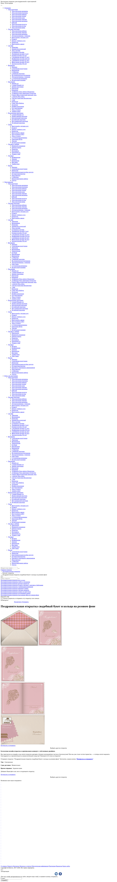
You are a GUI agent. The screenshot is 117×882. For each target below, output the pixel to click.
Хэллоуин (15, 105)
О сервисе (4, 866)
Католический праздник (19, 118)
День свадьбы (16, 50)
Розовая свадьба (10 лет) (19, 55)
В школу (14, 39)
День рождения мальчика (19, 21)
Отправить (25, 602)
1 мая (13, 100)
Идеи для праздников (11, 376)
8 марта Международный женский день (24, 95)
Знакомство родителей (19, 49)
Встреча (14, 346)
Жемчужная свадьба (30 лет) (20, 62)
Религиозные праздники (15, 113)
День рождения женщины (20, 11)
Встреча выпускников (19, 80)
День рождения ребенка (19, 14)
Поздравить (15, 151)
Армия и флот (16, 111)
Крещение (15, 90)
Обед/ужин (15, 264)
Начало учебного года (18, 41)
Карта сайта (66, 866)
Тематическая (16, 251)
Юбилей (14, 22)
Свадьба (10, 45)
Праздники (11, 82)
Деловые (11, 156)
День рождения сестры (19, 26)
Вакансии (59, 866)
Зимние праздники (17, 87)
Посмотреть (17, 602)
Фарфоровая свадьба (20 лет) (21, 59)
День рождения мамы (18, 27)
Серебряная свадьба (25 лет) (20, 60)
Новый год (15, 83)
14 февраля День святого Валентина (23, 91)
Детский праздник (14, 29)
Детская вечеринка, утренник (21, 36)
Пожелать (15, 149)
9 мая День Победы (18, 103)
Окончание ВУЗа (17, 139)
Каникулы (15, 42)
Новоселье (15, 170)
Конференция (16, 157)
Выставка (15, 162)
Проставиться (16, 175)
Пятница (14, 67)
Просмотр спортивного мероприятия (23, 367)
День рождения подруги (19, 24)
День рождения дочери (19, 16)
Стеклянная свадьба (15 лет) (20, 57)
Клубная (14, 252)
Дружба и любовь (13, 144)
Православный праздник (19, 116)
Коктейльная (16, 254)
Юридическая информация (40, 866)
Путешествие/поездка (18, 174)
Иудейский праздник (18, 123)
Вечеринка (11, 65)
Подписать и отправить (8, 745)
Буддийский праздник (19, 119)
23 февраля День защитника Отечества (24, 93)
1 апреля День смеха (18, 96)
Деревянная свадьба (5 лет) (20, 54)
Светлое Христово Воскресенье (22, 98)
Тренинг (14, 159)
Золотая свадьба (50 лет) (19, 64)
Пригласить (15, 333)
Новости (10, 866)
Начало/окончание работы (20, 179)
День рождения (13, 9)
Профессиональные (18, 106)
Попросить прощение (18, 146)
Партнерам (52, 866)
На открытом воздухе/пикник (21, 75)
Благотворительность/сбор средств (22, 172)
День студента (16, 110)
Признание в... (16, 152)
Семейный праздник (18, 73)
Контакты (16, 866)
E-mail (3, 878)
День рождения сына (18, 18)
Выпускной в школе (18, 44)
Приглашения (8, 182)
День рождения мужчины (20, 13)
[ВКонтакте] (56, 873)
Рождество (15, 88)
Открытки (7, 8)
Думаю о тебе (16, 154)
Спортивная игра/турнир (19, 68)
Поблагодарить (16, 147)
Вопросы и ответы (25, 866)
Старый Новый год (18, 85)
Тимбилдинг (16, 164)
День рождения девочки (19, 19)
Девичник (15, 221)
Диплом (14, 141)
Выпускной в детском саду (20, 37)
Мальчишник (16, 223)
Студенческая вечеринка (19, 78)
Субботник (15, 72)
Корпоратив (15, 70)
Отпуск (14, 180)
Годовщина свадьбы (18, 52)
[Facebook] (60, 873)
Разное (10, 165)
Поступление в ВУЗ (18, 134)
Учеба (10, 124)
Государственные (17, 108)
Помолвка (15, 47)
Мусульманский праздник (20, 121)
